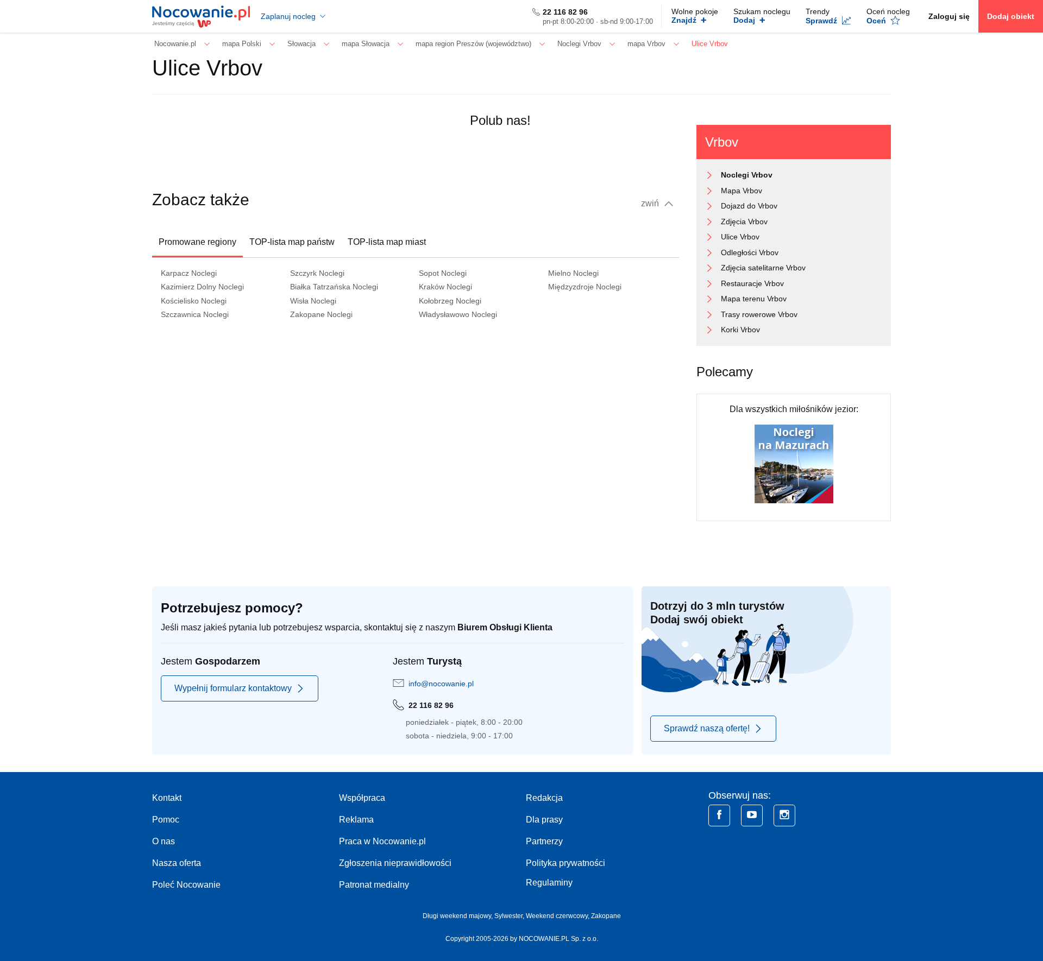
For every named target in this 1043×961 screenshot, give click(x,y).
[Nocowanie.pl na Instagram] (784, 815)
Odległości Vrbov (749, 252)
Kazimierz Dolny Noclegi (202, 286)
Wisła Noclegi (313, 300)
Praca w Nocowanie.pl (382, 841)
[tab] (197, 242)
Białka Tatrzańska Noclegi (334, 286)
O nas (163, 841)
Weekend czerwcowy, (558, 916)
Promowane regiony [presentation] (197, 241)
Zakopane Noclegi (321, 314)
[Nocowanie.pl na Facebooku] (719, 815)
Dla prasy (544, 819)
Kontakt (166, 797)
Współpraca (362, 797)
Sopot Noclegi (443, 273)
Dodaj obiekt (1010, 16)
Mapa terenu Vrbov (754, 298)
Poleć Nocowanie (186, 884)
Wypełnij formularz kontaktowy (233, 688)
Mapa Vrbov (741, 190)
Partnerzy (544, 841)
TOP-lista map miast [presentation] (387, 241)
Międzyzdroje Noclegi (584, 286)
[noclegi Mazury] (794, 463)
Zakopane (606, 916)
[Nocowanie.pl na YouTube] (752, 815)
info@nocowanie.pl (441, 683)
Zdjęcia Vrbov (744, 221)
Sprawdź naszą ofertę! (707, 728)
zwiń (651, 203)
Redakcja (544, 797)
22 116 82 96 (565, 12)
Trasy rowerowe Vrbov (759, 314)
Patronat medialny (374, 884)
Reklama (356, 819)
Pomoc (165, 819)
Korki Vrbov (740, 329)
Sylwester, (510, 916)
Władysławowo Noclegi (458, 314)
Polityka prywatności (565, 863)
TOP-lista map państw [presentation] (292, 241)
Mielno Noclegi (573, 273)
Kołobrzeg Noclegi (450, 300)
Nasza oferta (176, 863)
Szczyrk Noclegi (317, 273)
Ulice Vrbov (740, 236)
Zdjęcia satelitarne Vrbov (763, 267)
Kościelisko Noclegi (194, 300)
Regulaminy (549, 882)
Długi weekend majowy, (458, 916)
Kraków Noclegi (445, 286)
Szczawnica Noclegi (195, 314)
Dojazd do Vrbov (749, 205)
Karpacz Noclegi (189, 273)
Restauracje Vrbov (752, 283)
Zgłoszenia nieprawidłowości (395, 863)
